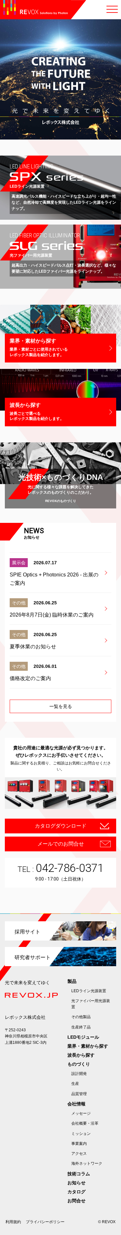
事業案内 (79, 1143)
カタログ (76, 1191)
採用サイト (27, 931)
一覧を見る (60, 706)
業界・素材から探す (87, 1046)
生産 (75, 1083)
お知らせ (76, 1182)
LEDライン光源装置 (88, 991)
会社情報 (76, 1103)
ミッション (81, 1133)
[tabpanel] (60, 79)
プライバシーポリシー (45, 1222)
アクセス (79, 1153)
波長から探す (81, 1055)
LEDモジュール (83, 1037)
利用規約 (13, 1222)
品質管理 (79, 1094)
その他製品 (81, 1017)
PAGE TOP (113, 1228)
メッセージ (81, 1113)
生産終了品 (81, 1027)
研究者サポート (33, 957)
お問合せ (76, 1200)
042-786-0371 (70, 868)
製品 (71, 981)
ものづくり (78, 1064)
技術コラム (78, 1173)
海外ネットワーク (86, 1163)
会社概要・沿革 (84, 1123)
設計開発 (79, 1073)
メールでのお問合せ (60, 844)
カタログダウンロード (60, 826)
